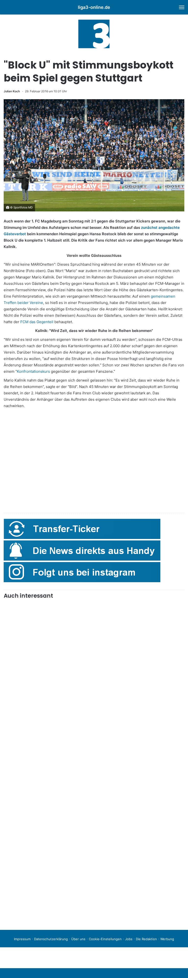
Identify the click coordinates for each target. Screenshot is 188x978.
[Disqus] (94, 857)
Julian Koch (12, 91)
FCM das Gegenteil (36, 321)
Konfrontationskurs (33, 371)
